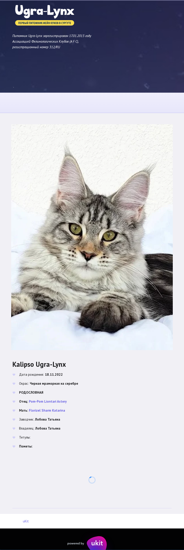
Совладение (109, 103)
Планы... (138, 103)
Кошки (50, 103)
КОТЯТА (76, 103)
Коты (27, 103)
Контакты (166, 103)
